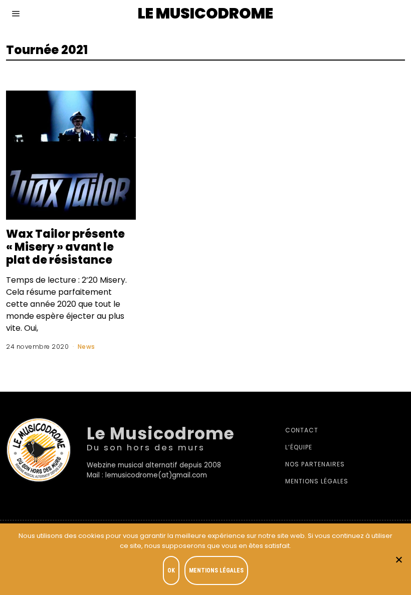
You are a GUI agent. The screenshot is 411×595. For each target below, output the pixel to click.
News (86, 346)
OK (171, 570)
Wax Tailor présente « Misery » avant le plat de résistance (65, 247)
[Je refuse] (398, 559)
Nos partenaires (315, 464)
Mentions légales (316, 481)
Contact (301, 430)
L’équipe (298, 447)
